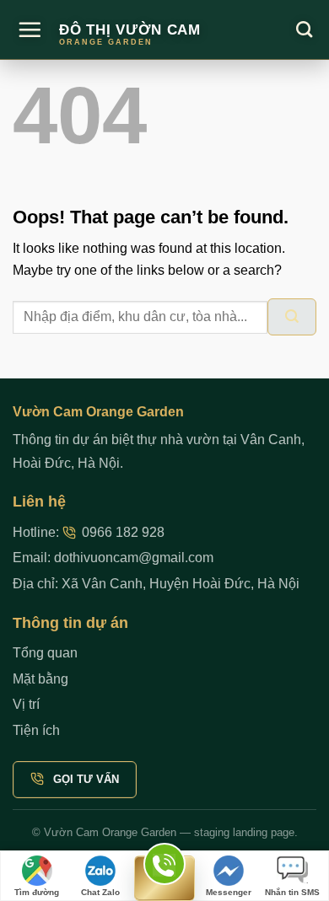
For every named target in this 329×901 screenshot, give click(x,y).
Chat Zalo (100, 892)
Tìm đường (36, 892)
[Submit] (291, 316)
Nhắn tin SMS (292, 892)
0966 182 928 (123, 532)
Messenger (228, 892)
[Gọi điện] (164, 878)
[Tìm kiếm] (304, 29)
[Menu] (29, 29)
